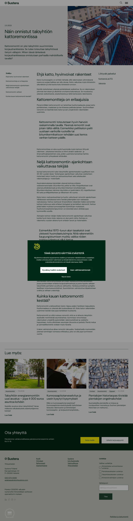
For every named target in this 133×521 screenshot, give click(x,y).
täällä (81, 262)
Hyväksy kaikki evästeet (53, 270)
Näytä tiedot (66, 277)
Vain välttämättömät (80, 270)
